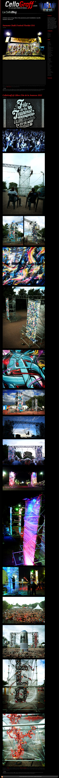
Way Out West (49, 75)
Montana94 (49, 59)
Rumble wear (49, 64)
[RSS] (2, 777)
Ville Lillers (49, 73)
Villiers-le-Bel (49, 74)
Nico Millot (49, 60)
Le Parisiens (49, 58)
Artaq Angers (49, 44)
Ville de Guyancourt (50, 72)
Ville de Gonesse (50, 71)
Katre (48, 57)
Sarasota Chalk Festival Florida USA (19, 25)
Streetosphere (49, 69)
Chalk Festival (8, 86)
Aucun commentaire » (38, 90)
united (32, 90)
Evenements (8, 772)
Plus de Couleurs (50, 61)
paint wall (27, 773)
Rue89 (48, 63)
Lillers (8, 767)
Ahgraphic (49, 42)
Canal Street (49, 46)
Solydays (49, 68)
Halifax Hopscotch (50, 55)
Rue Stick (49, 62)
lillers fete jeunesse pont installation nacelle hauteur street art (20, 90)
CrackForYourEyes (50, 50)
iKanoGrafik (49, 56)
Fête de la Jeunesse (23, 767)
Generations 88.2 (50, 52)
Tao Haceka (49, 70)
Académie (49, 41)
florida (9, 90)
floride (11, 90)
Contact (49, 32)
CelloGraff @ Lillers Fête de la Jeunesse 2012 (22, 95)
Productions (7, 89)
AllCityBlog (49, 43)
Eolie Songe (49, 51)
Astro (48, 45)
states (30, 90)
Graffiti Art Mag (50, 54)
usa (33, 90)
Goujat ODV (49, 53)
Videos (11, 89)
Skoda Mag (49, 67)
